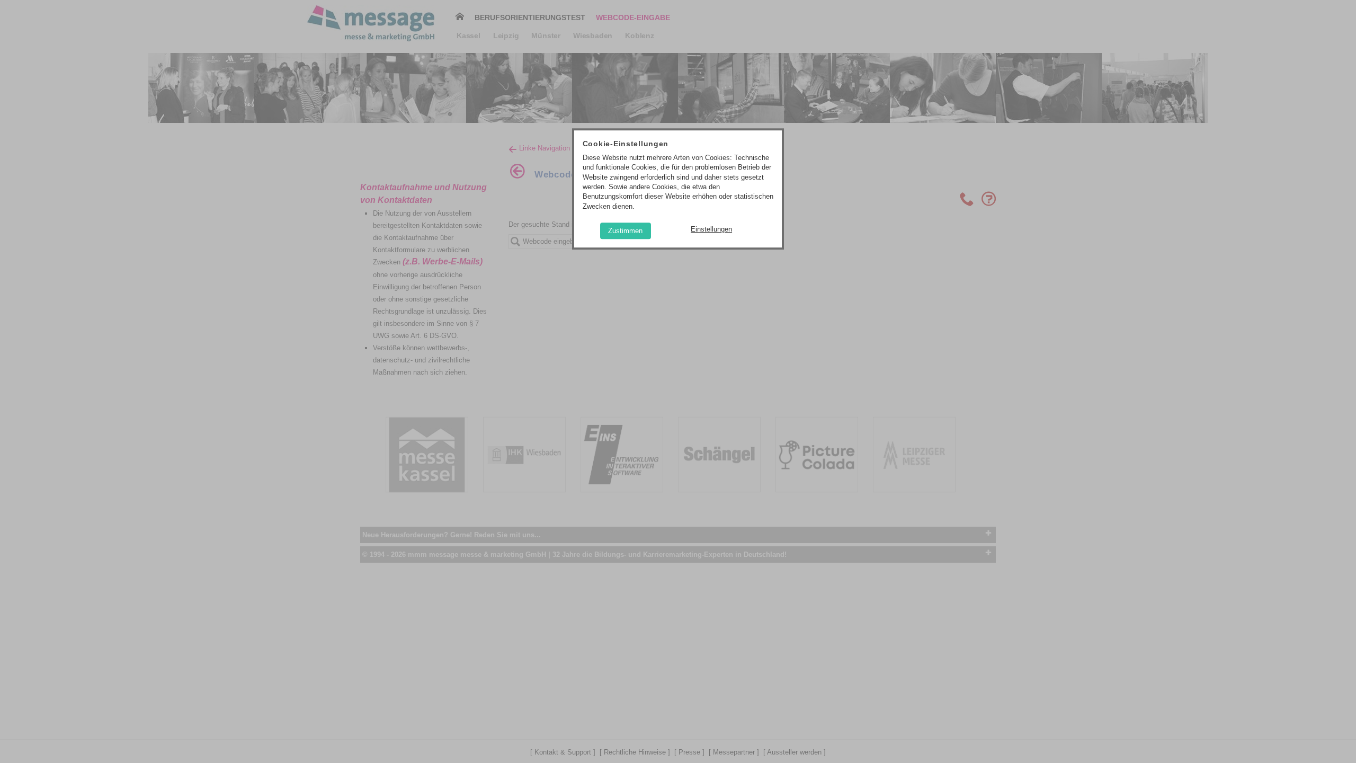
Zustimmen (625, 231)
